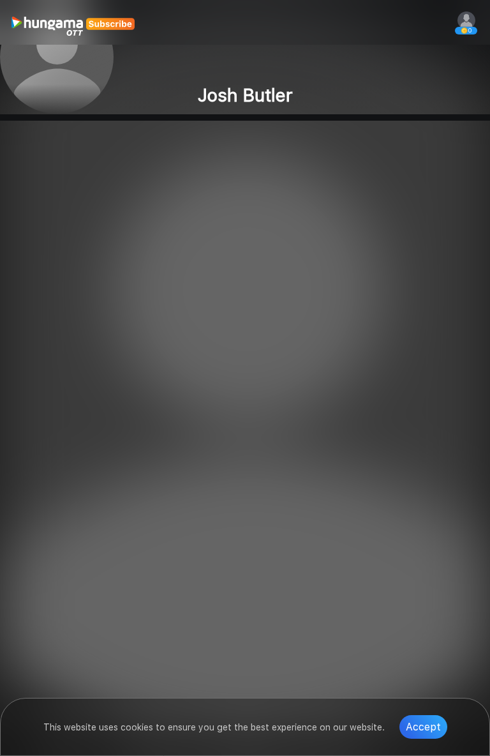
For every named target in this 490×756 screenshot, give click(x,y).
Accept (423, 727)
